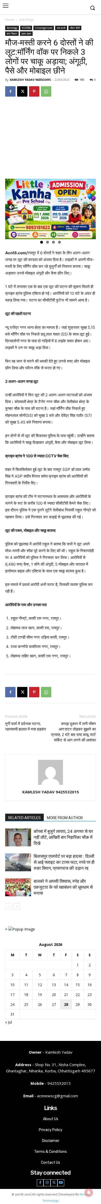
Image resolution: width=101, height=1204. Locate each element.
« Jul (8, 1022)
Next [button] (89, 207)
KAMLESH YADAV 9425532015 (30, 80)
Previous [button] (12, 207)
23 (90, 994)
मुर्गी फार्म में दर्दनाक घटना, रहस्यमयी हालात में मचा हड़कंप (25, 726)
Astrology (26, 19)
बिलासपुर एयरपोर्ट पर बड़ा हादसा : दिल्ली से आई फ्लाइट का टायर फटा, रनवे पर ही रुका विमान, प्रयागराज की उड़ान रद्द (64, 862)
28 (66, 1004)
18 (26, 994)
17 (12, 994)
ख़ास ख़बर (26, 33)
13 (54, 984)
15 (78, 984)
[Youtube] (60, 1182)
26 (40, 1004)
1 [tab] (41, 242)
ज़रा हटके (61, 28)
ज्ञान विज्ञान (12, 33)
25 (26, 1004)
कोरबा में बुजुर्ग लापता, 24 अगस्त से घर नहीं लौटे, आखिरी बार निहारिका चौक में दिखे (63, 837)
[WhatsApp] (46, 91)
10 (12, 984)
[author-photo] (50, 784)
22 (78, 994)
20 (54, 994)
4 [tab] (59, 242)
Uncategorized (43, 28)
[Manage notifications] (89, 1192)
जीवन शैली (75, 28)
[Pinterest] (34, 91)
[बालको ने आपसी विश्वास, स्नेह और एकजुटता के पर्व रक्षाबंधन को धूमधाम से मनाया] (18, 887)
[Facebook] (10, 91)
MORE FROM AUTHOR (65, 818)
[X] (22, 91)
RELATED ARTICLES (24, 818)
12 (40, 984)
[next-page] (16, 906)
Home (9, 19)
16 (90, 984)
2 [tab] (47, 242)
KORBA (26, 28)
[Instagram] (47, 1182)
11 (26, 984)
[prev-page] (8, 906)
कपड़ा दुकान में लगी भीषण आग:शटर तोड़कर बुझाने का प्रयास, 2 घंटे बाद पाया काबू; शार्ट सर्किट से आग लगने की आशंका (73, 732)
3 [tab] (53, 242)
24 (12, 1004)
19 (40, 994)
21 (66, 994)
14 (66, 984)
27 (54, 1004)
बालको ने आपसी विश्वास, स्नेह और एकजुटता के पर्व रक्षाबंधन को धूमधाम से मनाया (63, 887)
